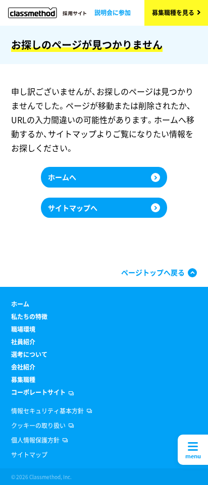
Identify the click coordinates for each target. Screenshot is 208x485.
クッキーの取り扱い (38, 425)
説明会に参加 (112, 12)
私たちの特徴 (29, 316)
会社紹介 (23, 367)
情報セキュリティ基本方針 (47, 410)
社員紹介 (23, 341)
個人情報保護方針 (35, 440)
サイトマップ (29, 454)
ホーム (20, 304)
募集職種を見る (173, 12)
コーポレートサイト (38, 392)
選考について (29, 354)
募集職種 (23, 379)
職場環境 (23, 329)
